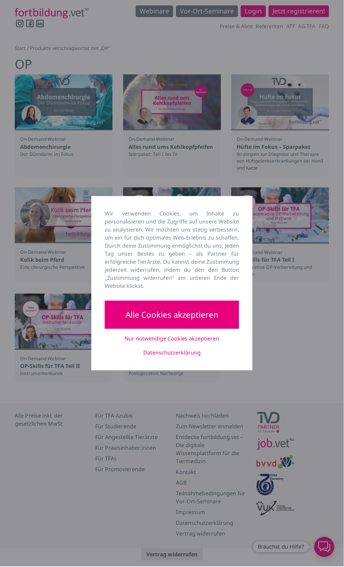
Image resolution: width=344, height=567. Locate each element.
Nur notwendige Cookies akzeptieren (172, 338)
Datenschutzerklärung (172, 352)
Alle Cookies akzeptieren (172, 314)
